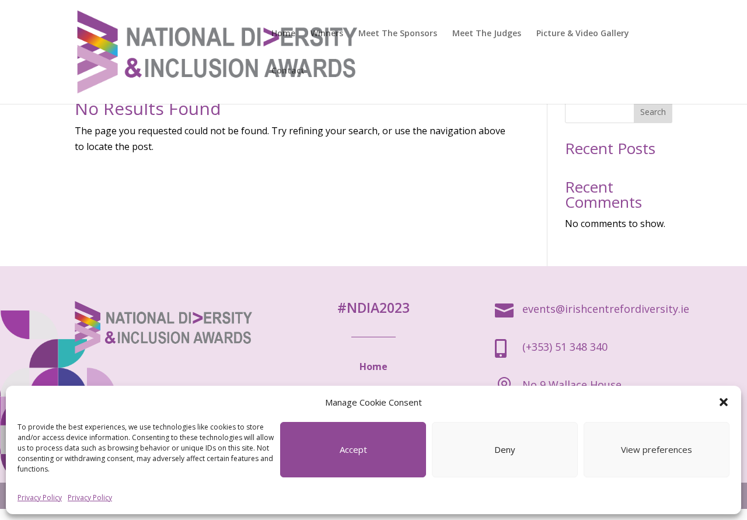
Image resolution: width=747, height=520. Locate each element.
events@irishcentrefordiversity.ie (605, 309)
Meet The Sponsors (397, 34)
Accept (353, 449)
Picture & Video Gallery (582, 34)
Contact (288, 71)
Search (653, 111)
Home (283, 34)
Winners (326, 34)
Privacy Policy (40, 497)
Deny (504, 449)
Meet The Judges (486, 34)
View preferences (656, 449)
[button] (723, 402)
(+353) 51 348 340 (565, 347)
